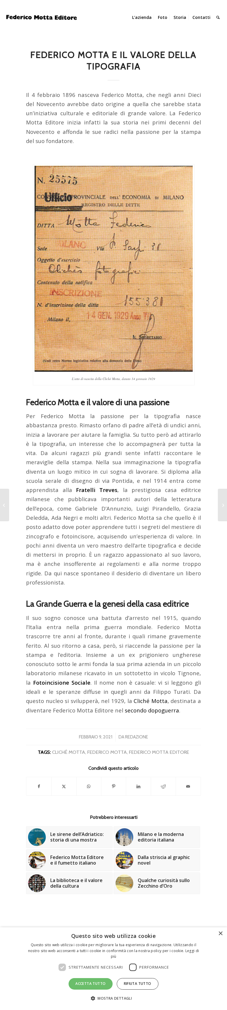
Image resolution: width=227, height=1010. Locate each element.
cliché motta (68, 752)
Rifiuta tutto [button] (137, 983)
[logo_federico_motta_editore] (42, 17)
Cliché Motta (151, 700)
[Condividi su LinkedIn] (138, 786)
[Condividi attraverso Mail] (188, 786)
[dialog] (113, 968)
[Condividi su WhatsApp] (89, 786)
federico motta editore (159, 752)
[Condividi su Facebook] (38, 786)
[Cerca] (218, 17)
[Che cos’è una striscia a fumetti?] (4, 505)
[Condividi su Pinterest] (113, 786)
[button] (113, 998)
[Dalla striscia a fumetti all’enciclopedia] (222, 505)
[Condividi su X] (64, 786)
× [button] (220, 933)
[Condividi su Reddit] (163, 786)
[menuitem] (142, 17)
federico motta (107, 752)
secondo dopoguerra (152, 710)
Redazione (136, 737)
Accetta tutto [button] (90, 983)
